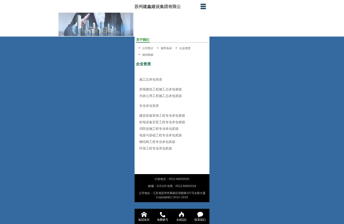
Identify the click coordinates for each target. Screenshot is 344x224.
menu (203, 6)
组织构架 (148, 54)
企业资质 (184, 48)
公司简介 (148, 48)
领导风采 (166, 48)
